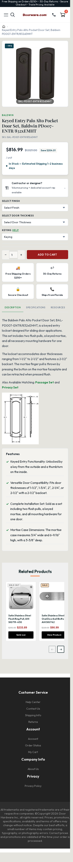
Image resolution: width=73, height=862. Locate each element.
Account (33, 739)
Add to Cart (47, 254)
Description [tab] (13, 307)
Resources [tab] (58, 307)
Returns (33, 722)
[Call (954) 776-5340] (54, 15)
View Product (54, 635)
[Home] (3, 26)
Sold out (21, 635)
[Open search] (13, 15)
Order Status (33, 745)
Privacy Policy (33, 786)
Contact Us (33, 708)
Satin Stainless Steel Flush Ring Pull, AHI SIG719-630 (19, 619)
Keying (6, 230)
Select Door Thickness (18, 215)
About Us (33, 769)
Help (15, 230)
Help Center (33, 702)
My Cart (33, 752)
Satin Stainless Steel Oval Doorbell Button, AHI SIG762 (54, 619)
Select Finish (11, 201)
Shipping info (33, 715)
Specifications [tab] (35, 307)
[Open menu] (6, 14)
